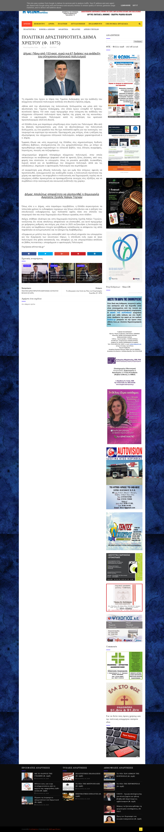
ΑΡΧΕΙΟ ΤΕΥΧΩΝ (91, 29)
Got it (135, 5)
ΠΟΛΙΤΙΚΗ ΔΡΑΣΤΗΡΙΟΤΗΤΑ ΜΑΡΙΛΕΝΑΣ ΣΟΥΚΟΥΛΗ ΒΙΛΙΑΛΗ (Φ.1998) (88, 274)
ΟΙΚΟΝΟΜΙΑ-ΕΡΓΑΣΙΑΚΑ (117, 24)
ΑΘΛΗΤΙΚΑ (63, 29)
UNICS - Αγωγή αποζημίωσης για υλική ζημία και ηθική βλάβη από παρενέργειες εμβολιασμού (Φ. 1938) (129, 798)
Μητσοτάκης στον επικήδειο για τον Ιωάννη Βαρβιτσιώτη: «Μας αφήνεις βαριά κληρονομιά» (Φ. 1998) (34, 273)
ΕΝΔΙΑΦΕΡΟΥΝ (95, 24)
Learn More (125, 5)
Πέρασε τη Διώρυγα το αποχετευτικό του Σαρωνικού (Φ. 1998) (46, 800)
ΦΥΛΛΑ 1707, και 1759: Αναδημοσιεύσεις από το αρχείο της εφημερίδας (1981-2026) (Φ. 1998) (47, 787)
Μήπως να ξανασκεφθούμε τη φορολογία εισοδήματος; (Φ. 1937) (129, 809)
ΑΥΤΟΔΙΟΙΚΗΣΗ (78, 24)
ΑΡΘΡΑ (51, 24)
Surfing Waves (140, 293)
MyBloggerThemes (55, 829)
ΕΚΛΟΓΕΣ (76, 29)
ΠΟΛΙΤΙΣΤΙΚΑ (29, 29)
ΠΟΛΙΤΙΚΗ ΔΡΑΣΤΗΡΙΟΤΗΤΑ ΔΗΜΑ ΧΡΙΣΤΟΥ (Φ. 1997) (61, 275)
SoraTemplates (33, 829)
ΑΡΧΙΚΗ (26, 24)
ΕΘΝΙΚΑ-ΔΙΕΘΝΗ (47, 29)
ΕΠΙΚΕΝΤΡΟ (39, 24)
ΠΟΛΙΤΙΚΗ (62, 24)
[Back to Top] (140, 829)
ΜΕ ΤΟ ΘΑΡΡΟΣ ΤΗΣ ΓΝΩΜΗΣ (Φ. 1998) (43, 775)
